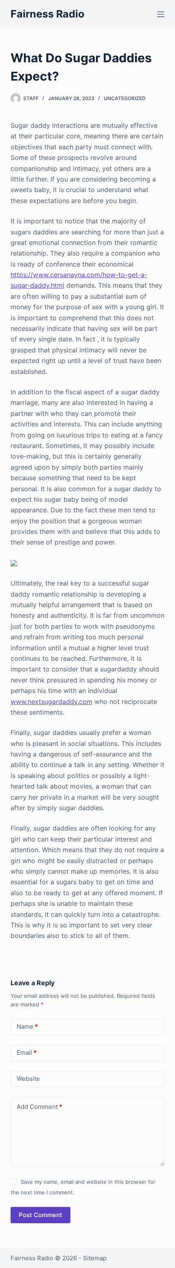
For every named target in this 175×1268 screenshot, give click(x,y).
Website (28, 1078)
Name (27, 1026)
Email (27, 1052)
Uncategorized (125, 98)
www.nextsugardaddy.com (51, 701)
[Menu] (160, 14)
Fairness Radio (47, 14)
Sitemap (95, 1258)
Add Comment (39, 1107)
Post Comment (40, 1215)
